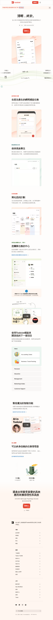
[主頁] (16, 2)
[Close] (50, 8)
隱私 (19, 614)
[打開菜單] (40, 2)
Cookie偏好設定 (26, 614)
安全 (16, 614)
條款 (21, 614)
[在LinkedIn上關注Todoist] (19, 605)
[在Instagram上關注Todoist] (22, 605)
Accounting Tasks (26, 354)
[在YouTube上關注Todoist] (16, 605)
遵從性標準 (28, 295)
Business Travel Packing (28, 361)
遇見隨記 (21, 7)
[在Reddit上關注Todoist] (25, 605)
